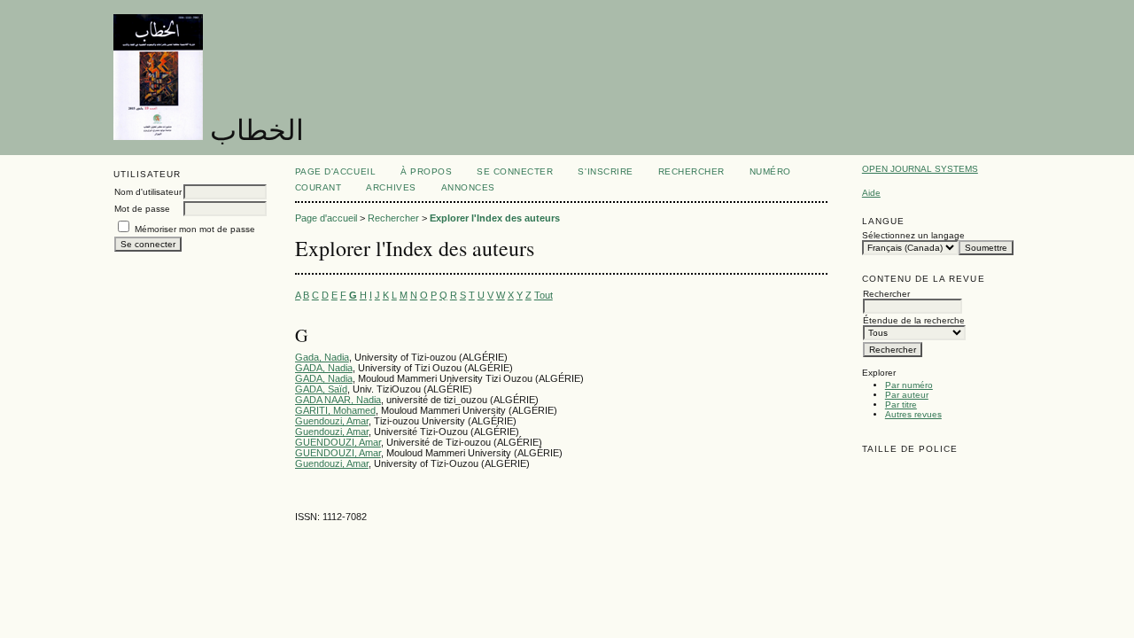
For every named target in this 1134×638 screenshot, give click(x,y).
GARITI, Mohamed (335, 410)
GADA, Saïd (321, 389)
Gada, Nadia (322, 357)
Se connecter (515, 171)
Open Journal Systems (920, 169)
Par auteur (906, 395)
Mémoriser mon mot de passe (195, 229)
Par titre (901, 404)
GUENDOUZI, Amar (338, 442)
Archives (391, 187)
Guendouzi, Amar (332, 421)
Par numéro (909, 385)
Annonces (468, 187)
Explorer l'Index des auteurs (495, 218)
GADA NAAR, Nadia (338, 399)
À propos (426, 171)
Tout (543, 295)
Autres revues (913, 414)
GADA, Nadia (324, 367)
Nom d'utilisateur (148, 192)
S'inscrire (605, 171)
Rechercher (691, 171)
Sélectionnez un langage (913, 235)
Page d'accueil (335, 171)
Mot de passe (142, 209)
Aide (871, 193)
